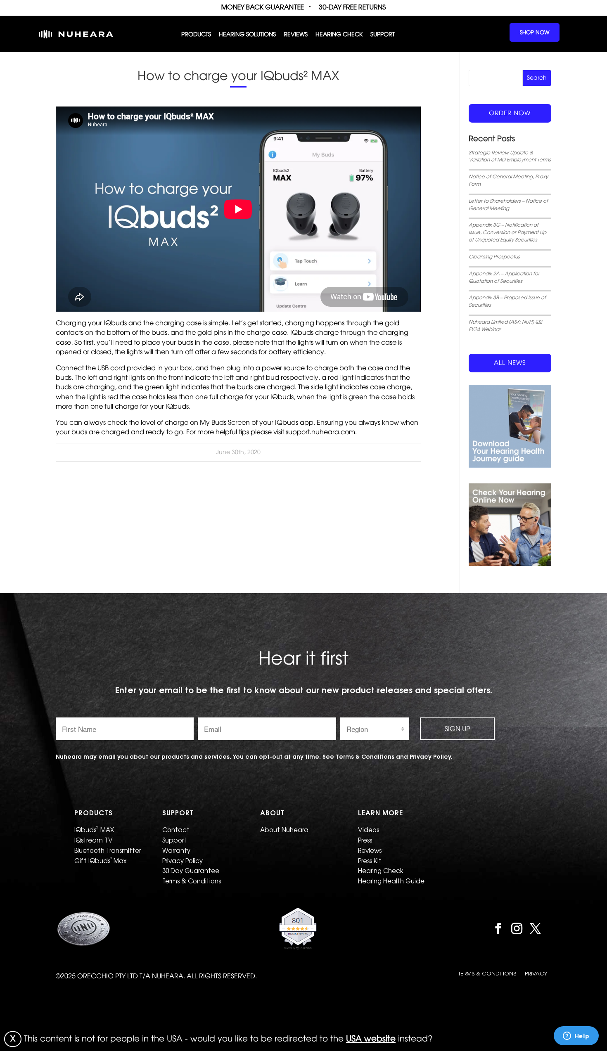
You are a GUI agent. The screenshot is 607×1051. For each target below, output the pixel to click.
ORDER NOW (510, 113)
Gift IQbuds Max (100, 860)
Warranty (176, 851)
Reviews (296, 35)
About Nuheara (284, 830)
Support (382, 35)
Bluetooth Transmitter (107, 851)
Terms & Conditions (191, 881)
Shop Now (534, 32)
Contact (176, 830)
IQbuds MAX (94, 829)
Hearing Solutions (247, 35)
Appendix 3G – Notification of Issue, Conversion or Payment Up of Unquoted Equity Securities (507, 232)
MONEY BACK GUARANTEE (262, 7)
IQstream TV (93, 840)
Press (365, 840)
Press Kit (370, 861)
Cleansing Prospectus (494, 257)
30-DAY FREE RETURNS (352, 7)
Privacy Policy (182, 861)
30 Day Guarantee (190, 871)
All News (510, 363)
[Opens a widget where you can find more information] (576, 1036)
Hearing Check (339, 35)
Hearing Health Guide (391, 881)
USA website (371, 1039)
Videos (368, 830)
